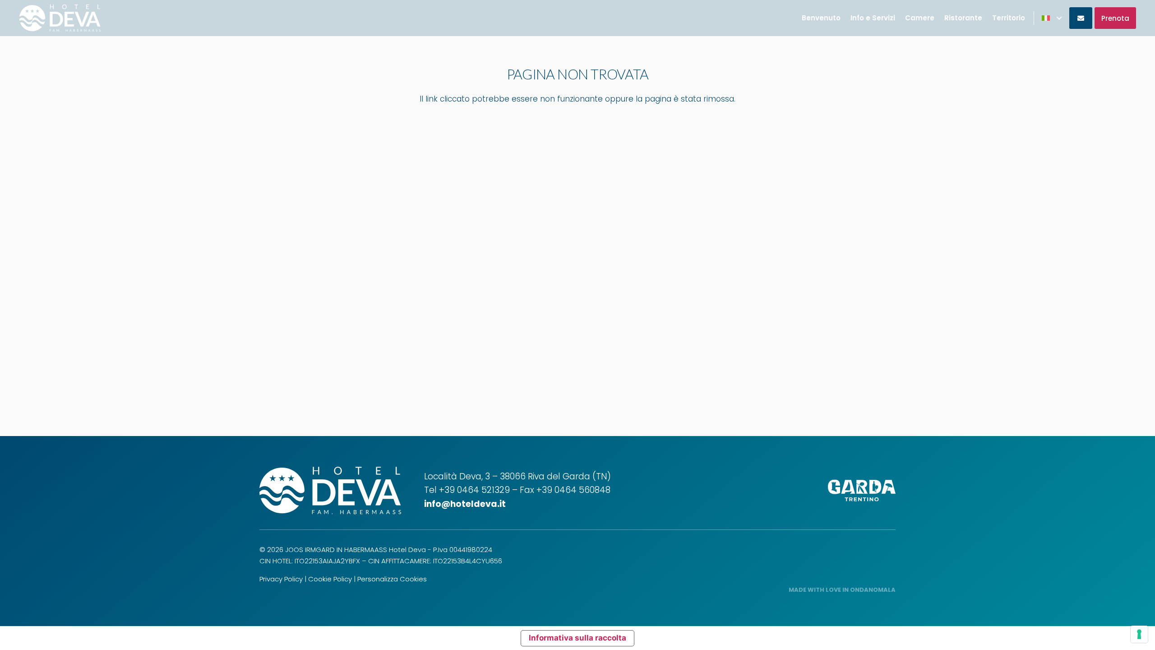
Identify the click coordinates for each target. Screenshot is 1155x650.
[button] (1051, 18)
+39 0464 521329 (474, 490)
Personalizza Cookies (392, 579)
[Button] (1080, 18)
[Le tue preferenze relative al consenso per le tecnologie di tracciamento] (1139, 634)
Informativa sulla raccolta (577, 637)
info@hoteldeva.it (465, 504)
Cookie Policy (330, 579)
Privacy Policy (281, 579)
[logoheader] (60, 18)
